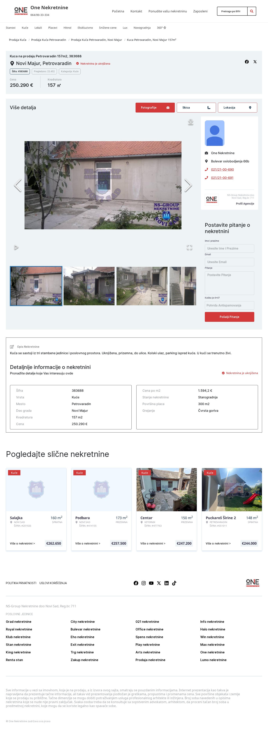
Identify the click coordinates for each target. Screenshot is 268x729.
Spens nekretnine (149, 637)
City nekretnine (83, 622)
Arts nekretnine (148, 652)
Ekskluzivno (85, 27)
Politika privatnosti (21, 583)
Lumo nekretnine (213, 660)
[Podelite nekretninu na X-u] (255, 62)
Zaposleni (200, 11)
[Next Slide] (188, 185)
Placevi (52, 27)
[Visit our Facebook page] (136, 583)
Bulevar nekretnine (85, 629)
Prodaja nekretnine (150, 660)
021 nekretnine (147, 622)
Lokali (38, 27)
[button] (103, 185)
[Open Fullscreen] (189, 247)
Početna (118, 11)
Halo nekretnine (212, 629)
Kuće (25, 27)
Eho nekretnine (82, 637)
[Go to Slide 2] (89, 286)
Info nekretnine (212, 622)
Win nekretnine (212, 637)
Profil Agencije (245, 203)
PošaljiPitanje (229, 316)
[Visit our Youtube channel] (151, 583)
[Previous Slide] (18, 185)
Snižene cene (108, 27)
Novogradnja (142, 27)
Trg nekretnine (82, 652)
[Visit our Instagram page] (143, 583)
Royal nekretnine (19, 629)
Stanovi (10, 27)
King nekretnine (18, 652)
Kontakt (136, 11)
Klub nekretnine (18, 637)
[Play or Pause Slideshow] (16, 247)
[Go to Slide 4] (195, 286)
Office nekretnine (149, 629)
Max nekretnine (212, 645)
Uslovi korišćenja (53, 583)
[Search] (251, 11)
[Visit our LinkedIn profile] (166, 583)
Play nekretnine (148, 645)
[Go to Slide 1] (36, 286)
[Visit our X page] (159, 583)
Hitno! (67, 27)
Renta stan (14, 660)
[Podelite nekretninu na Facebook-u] (247, 62)
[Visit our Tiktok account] (174, 583)
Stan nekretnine (18, 645)
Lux (125, 27)
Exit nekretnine (82, 645)
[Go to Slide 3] (142, 286)
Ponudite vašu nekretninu (168, 11)
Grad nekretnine (18, 622)
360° (160, 27)
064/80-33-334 (39, 15)
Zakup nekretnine (84, 660)
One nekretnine (212, 652)
